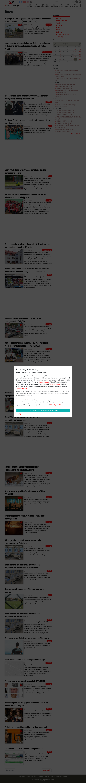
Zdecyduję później (20, 414)
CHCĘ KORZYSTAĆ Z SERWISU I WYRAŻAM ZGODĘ (43, 411)
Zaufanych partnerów (44, 382)
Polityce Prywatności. (55, 405)
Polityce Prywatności (54, 384)
